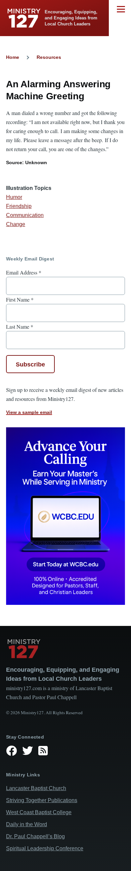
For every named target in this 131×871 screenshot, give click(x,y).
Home (12, 57)
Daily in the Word (26, 824)
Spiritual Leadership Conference (44, 848)
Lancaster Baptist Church (36, 788)
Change (15, 224)
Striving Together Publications (41, 800)
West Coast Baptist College (39, 812)
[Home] (65, 648)
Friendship (19, 206)
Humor (14, 197)
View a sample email (29, 412)
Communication (25, 215)
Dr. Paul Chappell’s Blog (35, 836)
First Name (20, 299)
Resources (49, 57)
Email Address (23, 272)
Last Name (19, 326)
